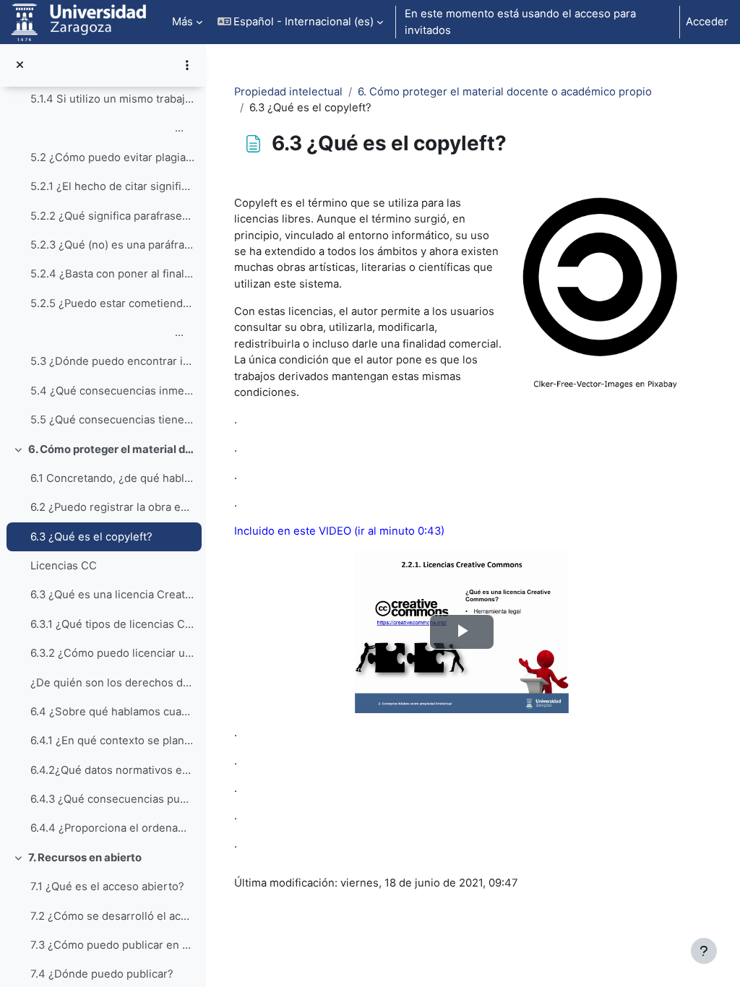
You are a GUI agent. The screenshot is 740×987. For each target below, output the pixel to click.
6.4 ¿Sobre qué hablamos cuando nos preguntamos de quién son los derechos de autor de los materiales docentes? (112, 711)
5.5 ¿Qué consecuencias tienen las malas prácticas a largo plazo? (112, 419)
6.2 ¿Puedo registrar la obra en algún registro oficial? (112, 507)
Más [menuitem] (182, 21)
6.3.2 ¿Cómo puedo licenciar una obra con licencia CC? (112, 653)
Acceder (707, 21)
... (107, 127)
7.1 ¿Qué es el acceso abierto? (107, 886)
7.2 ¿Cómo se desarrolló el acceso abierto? (112, 916)
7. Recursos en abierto (85, 857)
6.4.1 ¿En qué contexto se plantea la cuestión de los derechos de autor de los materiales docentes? (112, 740)
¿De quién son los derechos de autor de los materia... (112, 682)
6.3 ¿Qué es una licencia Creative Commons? (112, 594)
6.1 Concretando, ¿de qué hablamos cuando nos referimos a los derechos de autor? (112, 478)
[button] (300, 22)
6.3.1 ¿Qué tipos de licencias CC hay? (112, 624)
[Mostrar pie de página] (704, 951)
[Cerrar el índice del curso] (20, 65)
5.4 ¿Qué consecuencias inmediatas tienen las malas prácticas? (112, 390)
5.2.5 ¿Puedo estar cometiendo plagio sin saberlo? (112, 303)
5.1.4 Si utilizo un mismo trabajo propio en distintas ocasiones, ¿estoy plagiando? (112, 98)
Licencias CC (63, 565)
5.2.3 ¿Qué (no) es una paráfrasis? (112, 244)
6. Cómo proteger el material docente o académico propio (111, 449)
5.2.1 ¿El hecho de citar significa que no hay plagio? (112, 186)
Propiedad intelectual (288, 91)
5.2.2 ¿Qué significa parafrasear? (112, 216)
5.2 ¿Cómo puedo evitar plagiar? (112, 157)
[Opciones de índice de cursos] (187, 65)
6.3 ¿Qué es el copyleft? (91, 536)
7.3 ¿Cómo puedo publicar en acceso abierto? (112, 945)
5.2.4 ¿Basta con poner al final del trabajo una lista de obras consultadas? (112, 273)
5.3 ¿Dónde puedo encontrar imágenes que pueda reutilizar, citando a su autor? (112, 361)
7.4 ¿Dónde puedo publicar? (101, 973)
